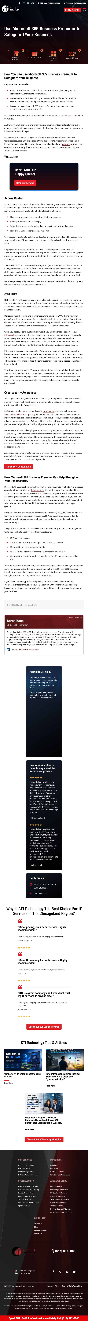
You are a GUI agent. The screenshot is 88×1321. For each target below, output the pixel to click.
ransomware (48, 411)
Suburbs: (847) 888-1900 (76, 3)
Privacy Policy (60, 1286)
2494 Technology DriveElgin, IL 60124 (45, 886)
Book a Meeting (72, 10)
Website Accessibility (74, 1286)
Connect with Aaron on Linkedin (25, 649)
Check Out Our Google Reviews (44, 1026)
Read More (8, 1083)
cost (70, 115)
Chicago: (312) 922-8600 (50, 3)
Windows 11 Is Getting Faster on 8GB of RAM (22, 1075)
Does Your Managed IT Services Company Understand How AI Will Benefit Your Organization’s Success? (43, 1120)
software (66, 144)
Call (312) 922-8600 (68, 1318)
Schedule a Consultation (18, 466)
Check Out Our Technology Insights (44, 1139)
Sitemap (50, 1286)
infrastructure (10, 335)
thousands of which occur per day (19, 414)
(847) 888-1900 (40, 893)
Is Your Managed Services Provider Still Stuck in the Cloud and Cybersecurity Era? (63, 1077)
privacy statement (55, 1308)
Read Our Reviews (25, 182)
